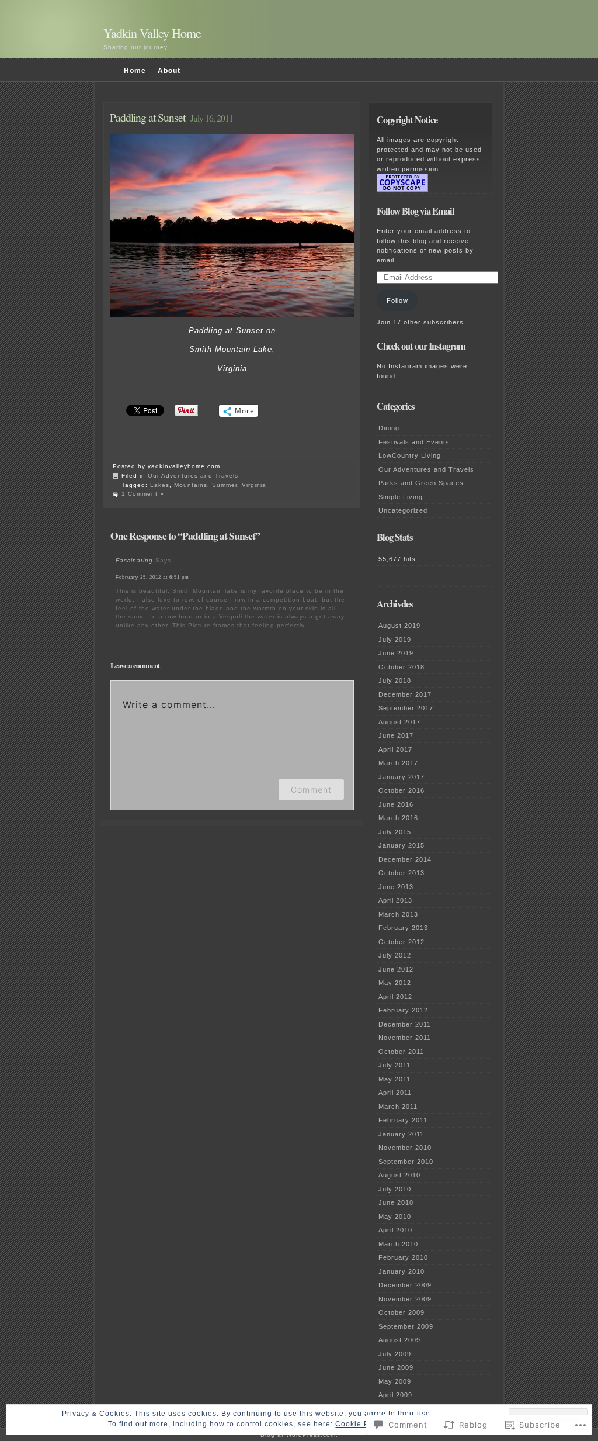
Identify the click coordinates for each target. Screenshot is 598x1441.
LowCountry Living (409, 455)
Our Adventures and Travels (193, 475)
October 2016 (401, 790)
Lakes (159, 485)
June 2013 (395, 886)
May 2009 (394, 1381)
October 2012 (401, 941)
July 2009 (394, 1353)
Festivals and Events (414, 441)
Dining (388, 427)
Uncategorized (402, 510)
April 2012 (395, 996)
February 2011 (402, 1120)
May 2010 (394, 1216)
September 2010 (405, 1161)
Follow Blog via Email (415, 211)
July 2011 (394, 1065)
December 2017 (405, 694)
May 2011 (394, 1079)
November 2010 (405, 1147)
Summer (224, 485)
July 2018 (394, 680)
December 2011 (404, 1024)
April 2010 (395, 1229)
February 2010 (403, 1257)
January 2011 (401, 1134)
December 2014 (405, 859)
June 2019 (395, 652)
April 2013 (395, 900)
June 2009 (395, 1367)
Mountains (190, 485)
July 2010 (394, 1189)
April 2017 (395, 749)
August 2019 (399, 625)
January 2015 (401, 845)
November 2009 (405, 1298)
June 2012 (395, 969)
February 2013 (403, 927)
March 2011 (398, 1106)
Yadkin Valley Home (152, 33)
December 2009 (405, 1284)
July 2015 (394, 831)
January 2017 (401, 776)
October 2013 (401, 872)
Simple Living (400, 496)
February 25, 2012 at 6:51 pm (152, 577)
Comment (311, 789)
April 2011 (395, 1092)
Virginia (254, 485)
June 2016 (395, 804)
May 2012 (394, 982)
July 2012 (394, 955)
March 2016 (398, 817)
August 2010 (399, 1175)
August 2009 (399, 1339)
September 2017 (405, 707)
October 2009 (401, 1312)
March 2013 (398, 914)
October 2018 (401, 667)
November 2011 (404, 1037)
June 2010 (395, 1202)
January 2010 (401, 1271)
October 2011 (401, 1051)
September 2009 (405, 1326)
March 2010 (398, 1244)
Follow (397, 300)
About (169, 71)
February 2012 (403, 1010)
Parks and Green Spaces (421, 482)
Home (135, 71)
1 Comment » (142, 493)
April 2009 (395, 1394)
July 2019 (394, 639)
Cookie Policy (361, 1424)
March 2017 (398, 762)
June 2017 (395, 735)
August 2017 (399, 721)
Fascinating (134, 560)
